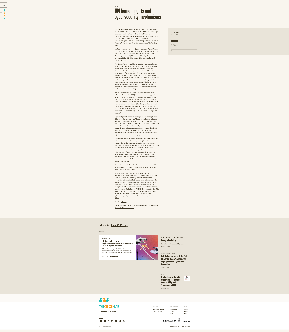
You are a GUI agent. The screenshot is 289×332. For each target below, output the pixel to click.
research (104, 238)
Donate (186, 313)
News (171, 313)
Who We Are (187, 308)
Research (155, 308)
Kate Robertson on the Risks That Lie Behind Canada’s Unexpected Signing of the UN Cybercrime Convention (174, 260)
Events (172, 311)
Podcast (174, 253)
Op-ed (116, 6)
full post (123, 202)
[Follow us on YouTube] (116, 321)
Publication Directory (158, 309)
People (186, 311)
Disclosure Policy (174, 326)
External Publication (178, 237)
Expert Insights (174, 308)
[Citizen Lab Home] (4, 15)
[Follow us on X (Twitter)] (108, 321)
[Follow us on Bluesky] (101, 321)
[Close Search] (9, 59)
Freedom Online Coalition (137, 29)
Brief (110, 238)
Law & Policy (174, 40)
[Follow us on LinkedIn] (104, 321)
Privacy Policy (186, 326)
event (162, 274)
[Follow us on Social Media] (120, 321)
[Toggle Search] (4, 59)
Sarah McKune (174, 45)
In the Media (173, 309)
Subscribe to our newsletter (108, 312)
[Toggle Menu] (4, 5)
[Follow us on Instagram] (112, 321)
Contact (186, 309)
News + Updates (165, 237)
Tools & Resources (157, 311)
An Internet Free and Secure (126, 32)
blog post (121, 29)
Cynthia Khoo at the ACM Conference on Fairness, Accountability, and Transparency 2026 (170, 281)
